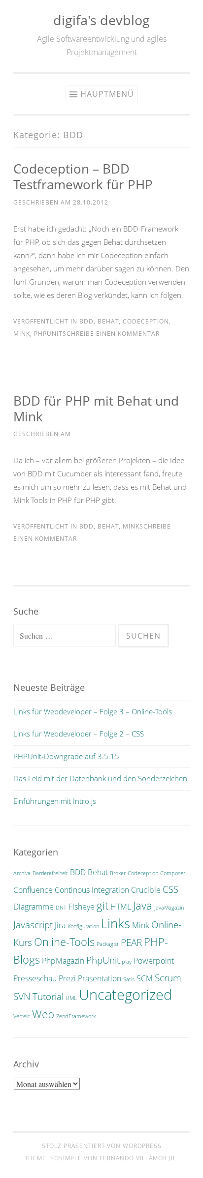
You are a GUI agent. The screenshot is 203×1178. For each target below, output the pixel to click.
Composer (172, 873)
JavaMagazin (169, 907)
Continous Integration (92, 889)
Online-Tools (64, 941)
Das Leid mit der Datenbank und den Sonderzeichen (100, 778)
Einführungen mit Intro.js (54, 801)
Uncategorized (125, 994)
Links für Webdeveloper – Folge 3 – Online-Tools (92, 711)
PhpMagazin (63, 960)
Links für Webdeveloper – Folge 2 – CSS (78, 733)
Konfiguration (83, 926)
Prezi (67, 978)
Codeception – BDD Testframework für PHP (83, 176)
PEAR (131, 942)
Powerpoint (154, 960)
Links (115, 923)
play (127, 961)
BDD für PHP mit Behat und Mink (96, 408)
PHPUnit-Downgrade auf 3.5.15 (66, 756)
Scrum (168, 977)
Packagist (108, 944)
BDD (86, 321)
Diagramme (33, 906)
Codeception (146, 321)
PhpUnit (48, 333)
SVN (22, 996)
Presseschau (35, 978)
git (102, 905)
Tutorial (48, 996)
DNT (61, 907)
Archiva (22, 873)
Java (142, 905)
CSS (170, 889)
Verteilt (21, 1016)
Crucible (146, 889)
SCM (144, 978)
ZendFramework (76, 1016)
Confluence (33, 889)
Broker (118, 873)
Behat (108, 321)
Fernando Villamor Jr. (138, 1158)
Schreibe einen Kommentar (111, 333)
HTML (120, 906)
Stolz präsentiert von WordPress (102, 1146)
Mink (21, 333)
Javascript (33, 924)
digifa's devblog (101, 20)
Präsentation (99, 978)
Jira (60, 925)
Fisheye (81, 906)
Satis (129, 979)
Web (43, 1013)
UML (71, 998)
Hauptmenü (107, 93)
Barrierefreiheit (50, 873)
